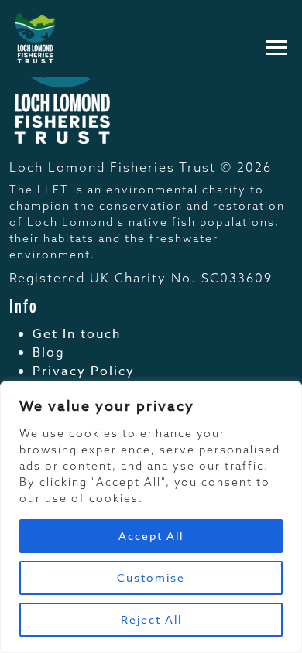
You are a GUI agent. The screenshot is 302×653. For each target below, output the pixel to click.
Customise (151, 577)
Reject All (151, 619)
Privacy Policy (84, 371)
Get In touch (77, 334)
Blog (49, 353)
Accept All (151, 535)
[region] (151, 517)
